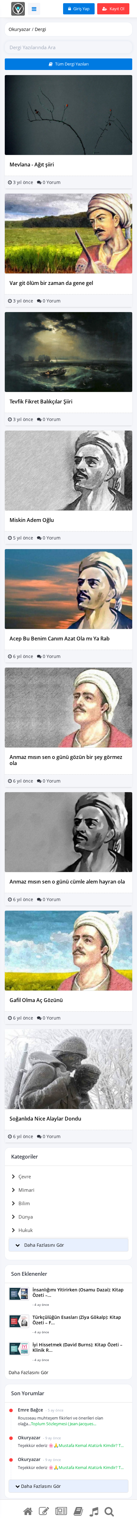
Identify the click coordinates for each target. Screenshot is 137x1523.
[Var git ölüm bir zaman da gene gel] (68, 233)
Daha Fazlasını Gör (28, 1372)
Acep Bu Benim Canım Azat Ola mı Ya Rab (60, 638)
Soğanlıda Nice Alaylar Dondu (45, 1118)
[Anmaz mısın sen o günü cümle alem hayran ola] (68, 832)
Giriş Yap (81, 8)
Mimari (26, 1190)
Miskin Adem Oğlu (32, 520)
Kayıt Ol (116, 8)
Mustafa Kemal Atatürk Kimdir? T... (91, 1445)
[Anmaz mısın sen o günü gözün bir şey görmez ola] (68, 707)
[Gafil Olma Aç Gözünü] (68, 950)
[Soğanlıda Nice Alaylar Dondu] (68, 1069)
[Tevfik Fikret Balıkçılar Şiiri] (68, 351)
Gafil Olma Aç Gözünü (36, 1000)
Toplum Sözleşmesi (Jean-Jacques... (63, 1424)
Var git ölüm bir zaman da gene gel (51, 283)
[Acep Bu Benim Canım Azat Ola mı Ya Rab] (68, 588)
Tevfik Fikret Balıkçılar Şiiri (41, 401)
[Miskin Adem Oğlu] (68, 470)
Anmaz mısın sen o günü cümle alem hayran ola (67, 881)
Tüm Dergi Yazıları (71, 64)
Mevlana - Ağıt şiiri (32, 164)
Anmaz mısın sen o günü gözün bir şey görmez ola (66, 760)
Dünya (25, 1216)
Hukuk (25, 1230)
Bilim (24, 1203)
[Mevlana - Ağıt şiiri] (68, 114)
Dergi (40, 29)
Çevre (24, 1176)
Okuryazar (20, 29)
